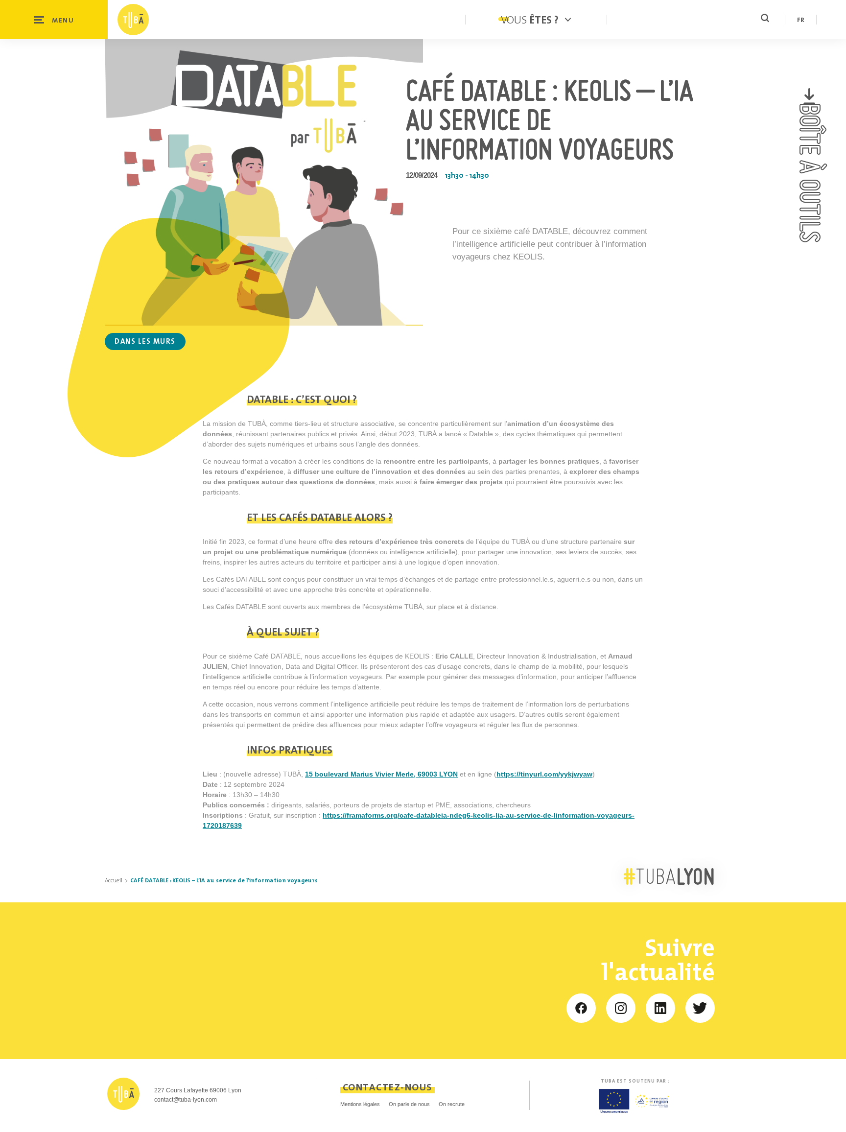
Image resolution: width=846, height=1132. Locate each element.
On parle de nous (409, 1104)
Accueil (113, 880)
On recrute (452, 1104)
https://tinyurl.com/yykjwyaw (544, 774)
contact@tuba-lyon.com (185, 1099)
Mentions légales (360, 1104)
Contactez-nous (387, 1087)
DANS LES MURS (145, 341)
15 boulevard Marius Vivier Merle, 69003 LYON (381, 774)
